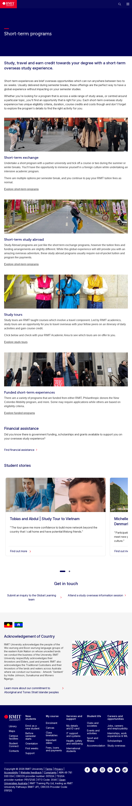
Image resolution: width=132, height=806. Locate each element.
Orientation (31, 743)
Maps (12, 731)
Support (30, 753)
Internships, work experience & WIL (117, 734)
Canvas (50, 727)
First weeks (31, 748)
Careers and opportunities (115, 717)
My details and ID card (72, 727)
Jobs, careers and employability (117, 727)
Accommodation (96, 745)
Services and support (74, 717)
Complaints (50, 772)
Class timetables (52, 734)
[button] (120, 4)
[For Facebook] (87, 769)
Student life (94, 716)
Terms (48, 768)
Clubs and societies (92, 724)
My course (52, 716)
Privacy (58, 768)
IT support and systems (73, 734)
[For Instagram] (102, 769)
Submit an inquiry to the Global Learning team (31, 597)
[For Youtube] (117, 769)
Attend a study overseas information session (95, 595)
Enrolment (51, 722)
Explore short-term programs (21, 189)
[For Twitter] (95, 769)
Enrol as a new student (32, 727)
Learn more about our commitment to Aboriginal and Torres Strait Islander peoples (31, 690)
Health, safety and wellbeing (74, 742)
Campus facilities (13, 737)
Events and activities (93, 732)
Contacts (14, 750)
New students (30, 717)
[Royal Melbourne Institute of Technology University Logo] (8, 4)
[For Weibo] (125, 769)
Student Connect (14, 745)
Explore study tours (16, 342)
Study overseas (116, 745)
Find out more (19, 551)
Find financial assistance (19, 450)
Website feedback (31, 772)
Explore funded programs (19, 413)
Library (13, 726)
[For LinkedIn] (110, 769)
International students (73, 750)
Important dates (51, 741)
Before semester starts (30, 736)
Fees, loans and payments (54, 749)
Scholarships (114, 740)
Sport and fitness (92, 739)
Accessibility (11, 772)
